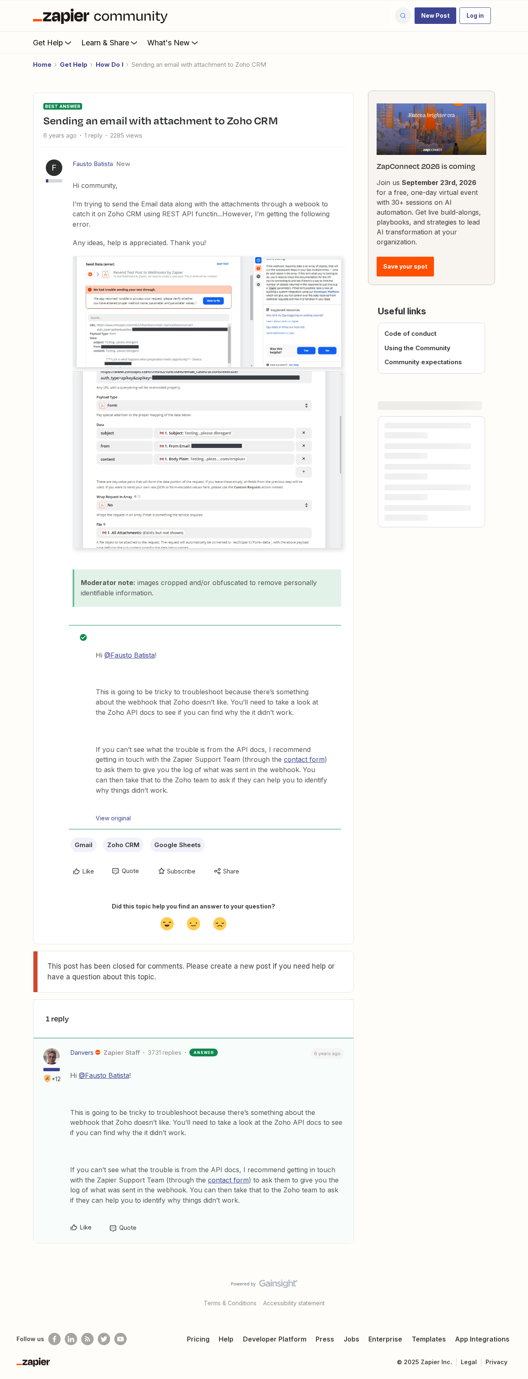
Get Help (48, 42)
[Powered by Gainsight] (264, 1286)
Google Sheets (177, 845)
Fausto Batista (93, 164)
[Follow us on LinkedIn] (71, 1339)
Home (42, 64)
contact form (304, 759)
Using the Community (417, 348)
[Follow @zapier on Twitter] (104, 1339)
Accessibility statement (294, 1302)
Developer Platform (274, 1339)
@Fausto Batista (129, 655)
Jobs (351, 1339)
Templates (429, 1339)
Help (226, 1339)
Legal (469, 1361)
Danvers (82, 1052)
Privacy (496, 1361)
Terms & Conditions (230, 1302)
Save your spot (405, 266)
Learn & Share (105, 42)
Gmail (83, 845)
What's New (168, 42)
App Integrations (482, 1339)
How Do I (109, 64)
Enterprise (385, 1339)
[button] (435, 15)
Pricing (198, 1339)
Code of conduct (410, 333)
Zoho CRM (123, 845)
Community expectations (423, 362)
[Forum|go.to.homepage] (102, 15)
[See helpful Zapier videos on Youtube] (120, 1339)
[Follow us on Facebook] (54, 1339)
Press (325, 1339)
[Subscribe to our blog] (87, 1339)
